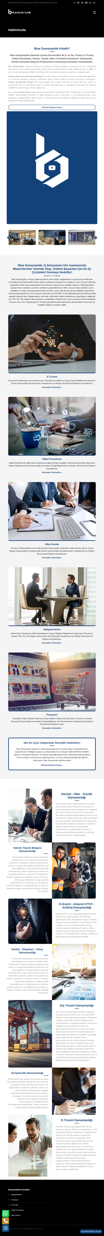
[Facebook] (78, 2)
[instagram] (5, 1228)
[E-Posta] (94, 2)
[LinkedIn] (90, 2)
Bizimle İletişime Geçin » (52, 765)
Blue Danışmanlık (14, 1229)
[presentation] (8, 237)
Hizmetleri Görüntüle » (52, 387)
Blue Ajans (39, 1229)
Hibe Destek (15, 1215)
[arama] (6, 1221)
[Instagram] (74, 2)
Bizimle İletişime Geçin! (52, 107)
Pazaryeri (14, 1200)
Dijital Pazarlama (17, 1210)
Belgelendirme (16, 1195)
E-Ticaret (14, 1205)
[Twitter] (82, 2)
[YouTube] (86, 2)
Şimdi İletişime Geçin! (92, 1231)
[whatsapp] (5, 1213)
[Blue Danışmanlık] (19, 12)
